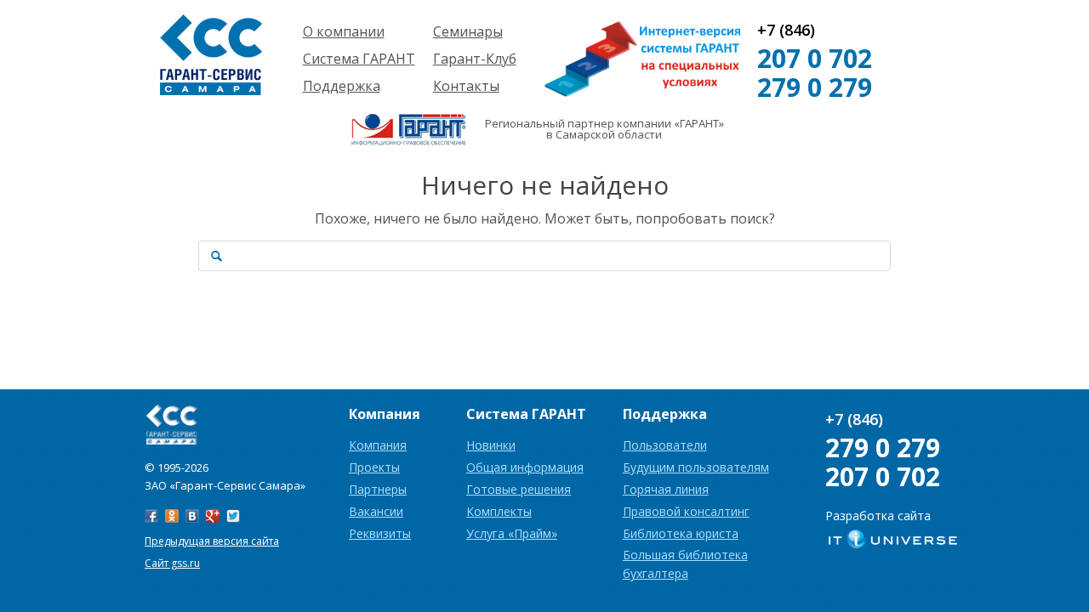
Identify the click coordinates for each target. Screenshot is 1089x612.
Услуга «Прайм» (511, 533)
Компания (378, 445)
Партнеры (378, 489)
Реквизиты (380, 533)
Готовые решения (518, 489)
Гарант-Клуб (474, 58)
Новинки (491, 445)
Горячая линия (666, 489)
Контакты (466, 85)
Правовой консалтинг (686, 511)
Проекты (374, 467)
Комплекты (499, 511)
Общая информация (525, 467)
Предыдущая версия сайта (212, 541)
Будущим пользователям (696, 467)
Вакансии (376, 511)
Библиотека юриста (680, 533)
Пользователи (665, 445)
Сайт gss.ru (172, 563)
